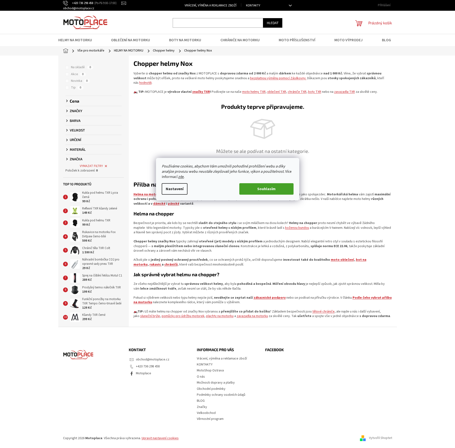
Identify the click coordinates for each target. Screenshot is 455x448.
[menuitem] (78, 40)
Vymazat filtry (91, 166)
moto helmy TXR (254, 91)
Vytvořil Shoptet (380, 438)
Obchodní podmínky (211, 388)
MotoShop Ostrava (210, 370)
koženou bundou (297, 227)
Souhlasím (266, 189)
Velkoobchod (206, 413)
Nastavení (174, 189)
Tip (76, 87)
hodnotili (145, 82)
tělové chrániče (323, 311)
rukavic (156, 264)
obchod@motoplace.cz (152, 359)
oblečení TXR (276, 91)
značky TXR (201, 91)
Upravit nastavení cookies (160, 438)
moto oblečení (342, 259)
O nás (201, 376)
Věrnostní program (210, 419)
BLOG (201, 400)
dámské (159, 203)
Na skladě (81, 67)
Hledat (272, 23)
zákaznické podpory (270, 297)
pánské (173, 203)
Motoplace (143, 373)
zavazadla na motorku (252, 316)
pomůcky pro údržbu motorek (183, 316)
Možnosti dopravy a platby (216, 382)
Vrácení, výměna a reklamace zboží (210, 5)
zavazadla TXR (344, 91)
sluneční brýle (150, 316)
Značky (202, 407)
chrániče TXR (297, 91)
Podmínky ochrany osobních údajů (221, 394)
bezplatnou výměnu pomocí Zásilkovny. (278, 78)
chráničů (171, 264)
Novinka (79, 80)
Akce (77, 74)
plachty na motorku (220, 316)
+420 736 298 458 (148, 366)
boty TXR (314, 91)
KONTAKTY (253, 5)
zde (181, 176)
